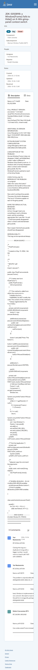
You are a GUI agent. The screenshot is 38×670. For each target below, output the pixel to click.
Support (7, 653)
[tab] (14, 95)
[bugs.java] (8, 3)
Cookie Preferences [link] (10, 660)
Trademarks (8, 667)
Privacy (7, 657)
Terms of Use (8, 664)
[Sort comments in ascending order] (28, 530)
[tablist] (19, 95)
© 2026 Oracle (9, 650)
